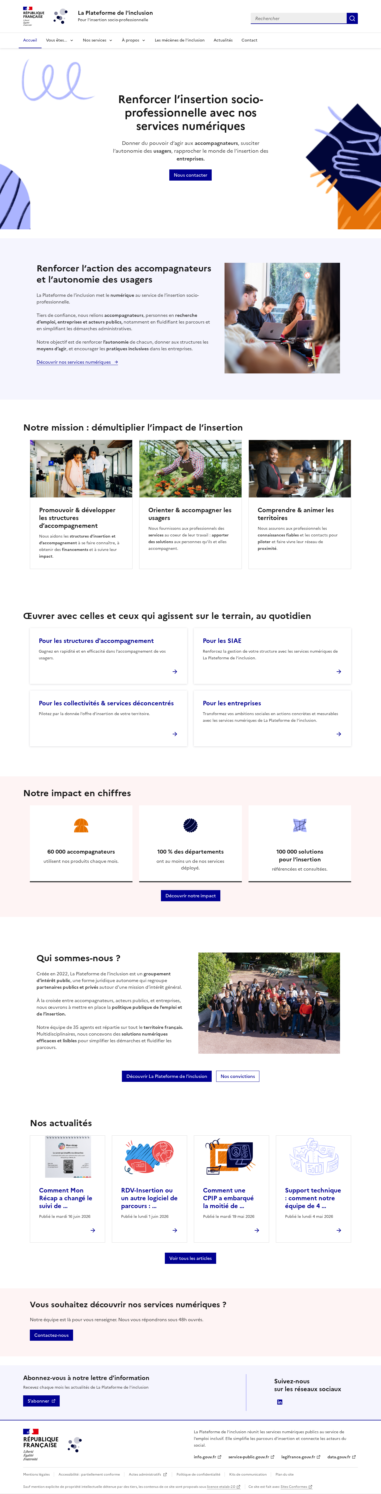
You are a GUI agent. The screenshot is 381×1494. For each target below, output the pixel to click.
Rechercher (352, 18)
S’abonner (38, 1401)
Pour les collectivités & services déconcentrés (106, 703)
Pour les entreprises (232, 703)
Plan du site (285, 1474)
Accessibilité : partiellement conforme (90, 1474)
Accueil (30, 40)
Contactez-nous (51, 1335)
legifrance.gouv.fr (298, 1457)
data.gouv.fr (339, 1457)
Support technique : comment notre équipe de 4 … (313, 1198)
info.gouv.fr (205, 1457)
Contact (249, 40)
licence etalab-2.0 (221, 1486)
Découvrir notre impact (190, 895)
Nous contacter (190, 175)
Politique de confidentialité (199, 1474)
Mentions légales (36, 1474)
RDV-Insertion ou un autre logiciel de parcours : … (149, 1198)
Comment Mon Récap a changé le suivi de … (65, 1198)
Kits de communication (248, 1474)
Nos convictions (238, 1076)
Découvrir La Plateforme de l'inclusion (166, 1076)
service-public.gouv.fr (248, 1457)
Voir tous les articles (190, 1258)
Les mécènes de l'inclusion (180, 40)
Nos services (94, 40)
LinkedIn (279, 1402)
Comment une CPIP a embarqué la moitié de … (228, 1198)
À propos (130, 40)
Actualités (223, 40)
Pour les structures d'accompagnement (96, 640)
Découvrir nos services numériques (74, 362)
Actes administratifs (145, 1474)
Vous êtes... (56, 40)
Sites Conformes (294, 1486)
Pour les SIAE (222, 640)
